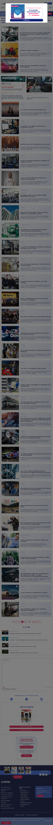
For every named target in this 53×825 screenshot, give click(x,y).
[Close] (47, 3)
